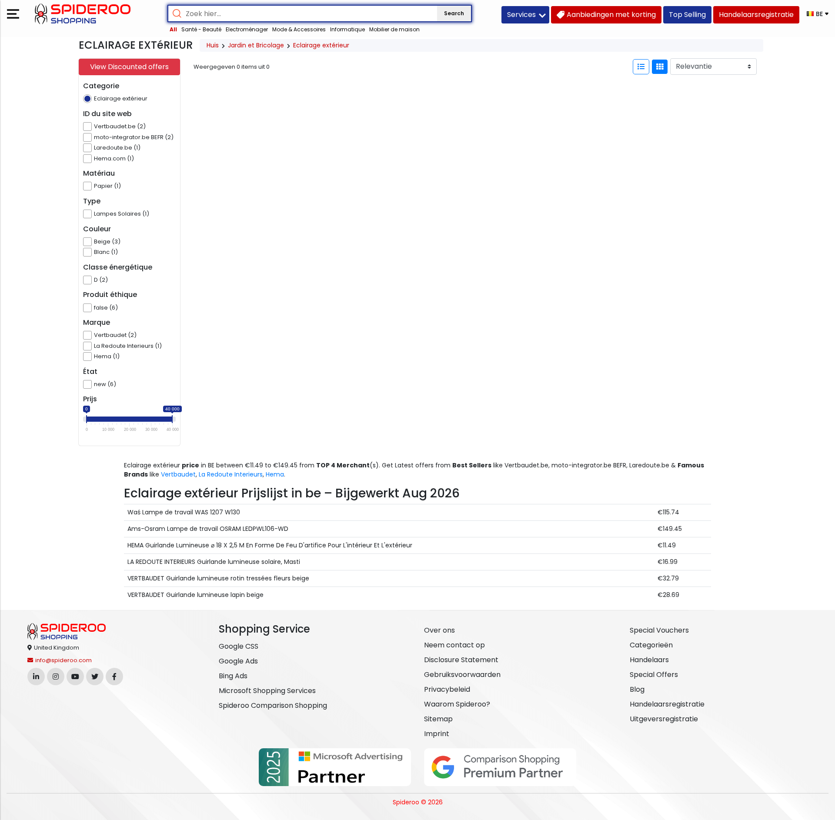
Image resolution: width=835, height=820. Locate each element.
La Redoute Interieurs (231, 474)
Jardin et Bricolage (256, 45)
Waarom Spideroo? (457, 704)
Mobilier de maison (394, 29)
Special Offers (654, 675)
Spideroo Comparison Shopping (273, 705)
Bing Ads (233, 676)
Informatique (347, 29)
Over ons (439, 630)
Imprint (436, 734)
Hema (275, 474)
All (173, 29)
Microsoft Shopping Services (267, 691)
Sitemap (438, 719)
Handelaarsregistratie (667, 704)
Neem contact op (454, 645)
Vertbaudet (178, 474)
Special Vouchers (659, 630)
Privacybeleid (447, 689)
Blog (637, 689)
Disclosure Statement (461, 660)
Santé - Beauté (201, 29)
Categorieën (651, 645)
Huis (213, 45)
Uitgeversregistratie (664, 719)
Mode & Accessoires (299, 29)
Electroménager (247, 29)
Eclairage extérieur (321, 45)
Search (454, 13)
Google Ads (238, 661)
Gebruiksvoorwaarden (462, 675)
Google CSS (238, 646)
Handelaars (649, 660)
